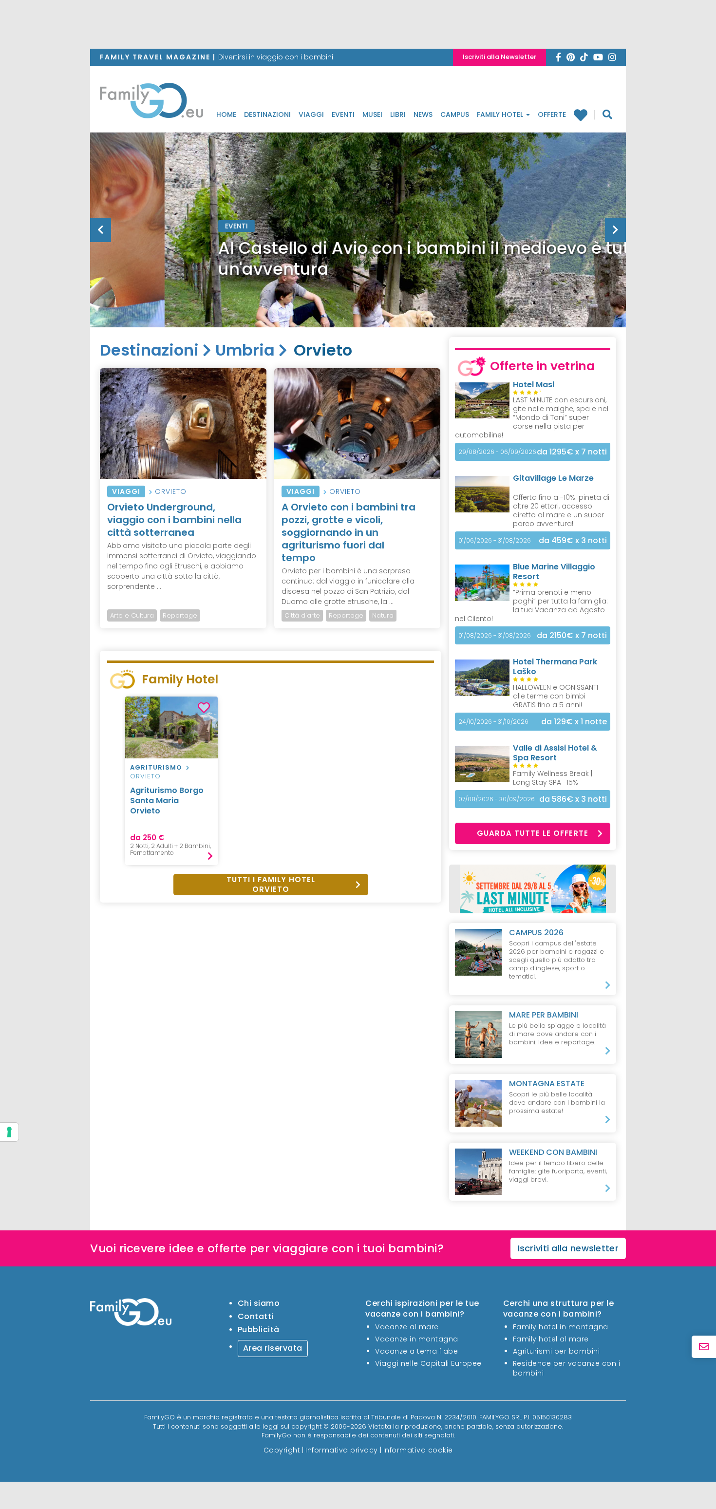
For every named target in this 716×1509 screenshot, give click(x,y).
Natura (383, 615)
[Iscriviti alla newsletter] (704, 1347)
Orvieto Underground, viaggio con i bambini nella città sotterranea (174, 519)
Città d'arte (302, 615)
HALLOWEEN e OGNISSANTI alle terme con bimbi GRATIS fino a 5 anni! (555, 696)
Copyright (282, 1450)
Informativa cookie (418, 1450)
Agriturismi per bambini (556, 1351)
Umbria (245, 350)
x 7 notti (572, 451)
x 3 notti (573, 540)
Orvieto (171, 491)
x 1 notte (574, 721)
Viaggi (311, 114)
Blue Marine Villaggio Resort (554, 571)
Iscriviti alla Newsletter (499, 56)
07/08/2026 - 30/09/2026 (496, 799)
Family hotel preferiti (584, 115)
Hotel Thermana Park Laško (555, 666)
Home (226, 114)
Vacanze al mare (407, 1327)
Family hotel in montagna (560, 1327)
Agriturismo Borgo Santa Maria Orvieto (167, 800)
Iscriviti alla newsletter (568, 1248)
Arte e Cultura (132, 615)
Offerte (552, 114)
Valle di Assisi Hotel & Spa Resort (555, 752)
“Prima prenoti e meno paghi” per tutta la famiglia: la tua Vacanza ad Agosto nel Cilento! (531, 605)
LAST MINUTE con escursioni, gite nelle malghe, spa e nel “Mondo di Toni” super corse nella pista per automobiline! (531, 417)
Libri (398, 114)
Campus (454, 114)
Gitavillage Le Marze (553, 478)
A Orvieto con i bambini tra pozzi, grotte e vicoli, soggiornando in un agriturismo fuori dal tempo (348, 532)
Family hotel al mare (551, 1339)
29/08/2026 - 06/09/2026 (497, 452)
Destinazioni (267, 114)
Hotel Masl (533, 384)
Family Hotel (501, 114)
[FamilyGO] (151, 103)
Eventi (343, 114)
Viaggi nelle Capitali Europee (428, 1363)
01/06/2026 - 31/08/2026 (494, 540)
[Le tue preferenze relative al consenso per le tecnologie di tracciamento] (9, 1132)
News (423, 114)
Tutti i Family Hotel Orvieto (270, 884)
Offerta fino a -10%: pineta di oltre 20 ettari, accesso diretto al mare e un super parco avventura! (561, 510)
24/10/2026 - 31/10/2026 (493, 721)
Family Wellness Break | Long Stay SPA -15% (552, 778)
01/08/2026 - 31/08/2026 (494, 635)
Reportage (180, 615)
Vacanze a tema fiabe (416, 1351)
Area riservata (272, 1348)
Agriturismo (156, 767)
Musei (372, 114)
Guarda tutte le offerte (532, 833)
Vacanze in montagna (416, 1339)
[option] (358, 254)
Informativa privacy (341, 1450)
